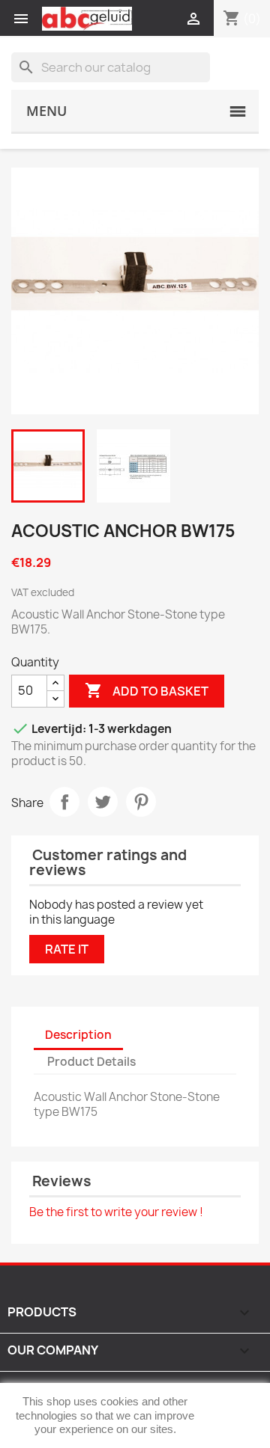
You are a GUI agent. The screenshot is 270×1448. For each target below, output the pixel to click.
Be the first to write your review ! (116, 1212)
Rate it (66, 949)
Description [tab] (78, 1035)
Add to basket (146, 690)
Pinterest (141, 802)
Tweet (103, 802)
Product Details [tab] (91, 1062)
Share (65, 802)
